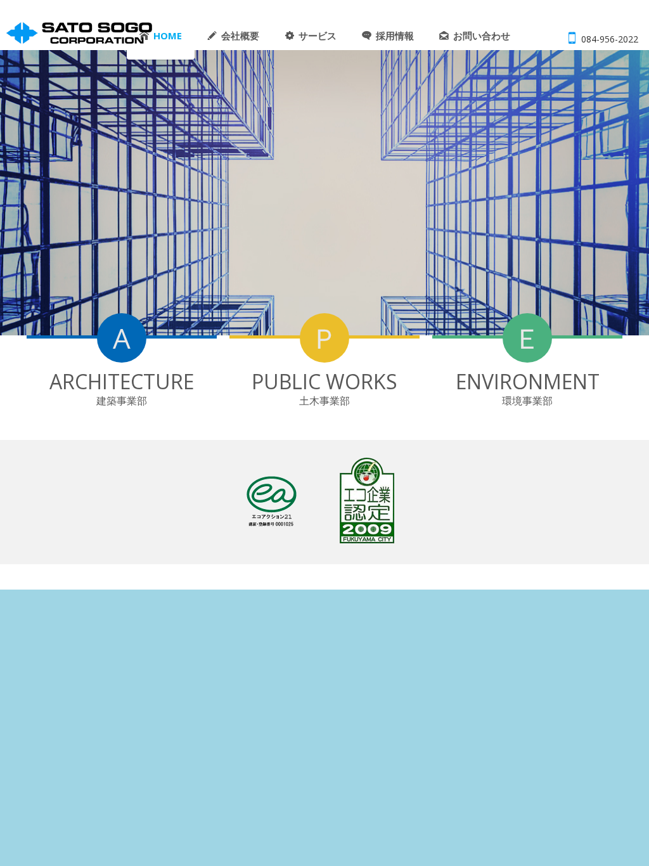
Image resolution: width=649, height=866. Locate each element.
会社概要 (240, 35)
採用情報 (395, 35)
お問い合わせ (481, 35)
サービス (318, 35)
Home (167, 35)
